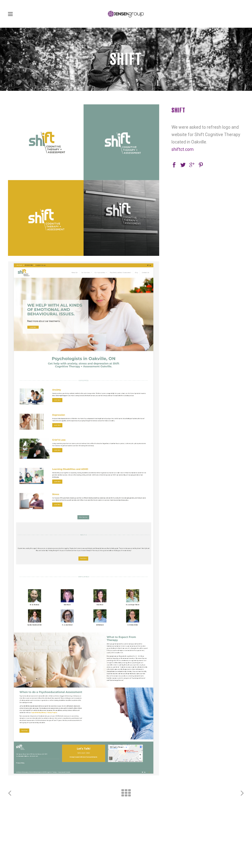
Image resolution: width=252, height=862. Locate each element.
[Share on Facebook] (174, 164)
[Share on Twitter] (183, 164)
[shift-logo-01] (83, 180)
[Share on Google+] (192, 164)
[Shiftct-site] (83, 518)
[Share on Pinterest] (200, 164)
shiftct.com (182, 149)
